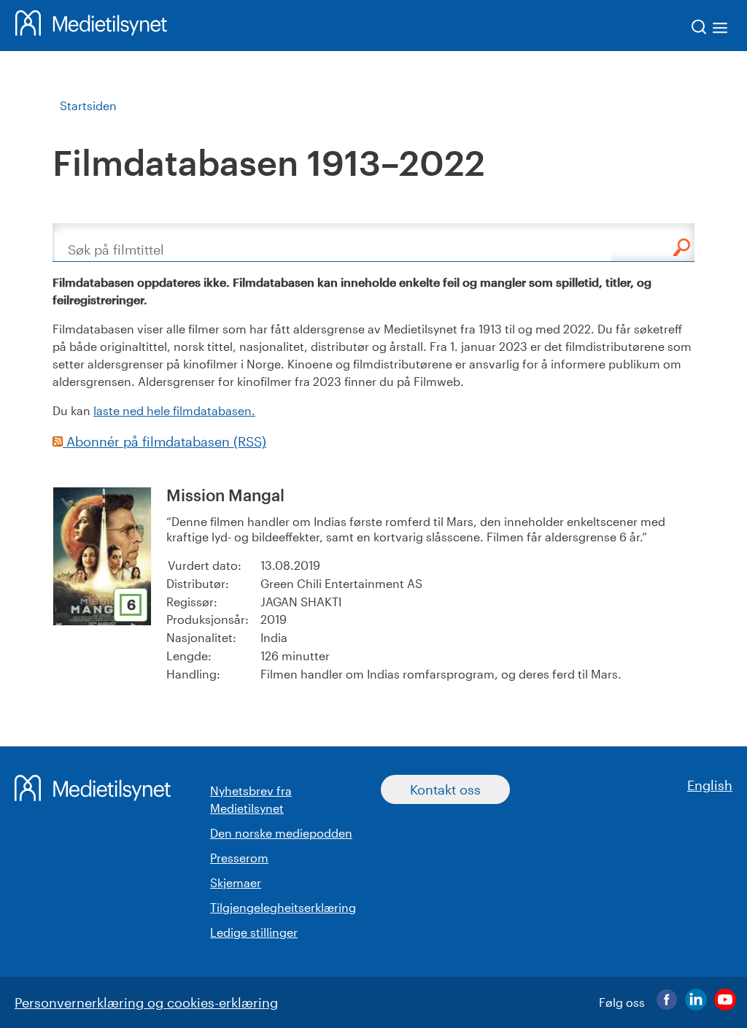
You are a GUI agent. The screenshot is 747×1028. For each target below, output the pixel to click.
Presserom (239, 858)
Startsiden (88, 105)
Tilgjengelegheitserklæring (283, 907)
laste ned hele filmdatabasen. (174, 410)
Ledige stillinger (254, 932)
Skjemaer (235, 882)
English (709, 785)
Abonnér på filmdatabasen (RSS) (164, 441)
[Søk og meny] (710, 29)
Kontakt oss (445, 789)
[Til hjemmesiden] (91, 25)
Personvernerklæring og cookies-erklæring (146, 1002)
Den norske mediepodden (281, 833)
